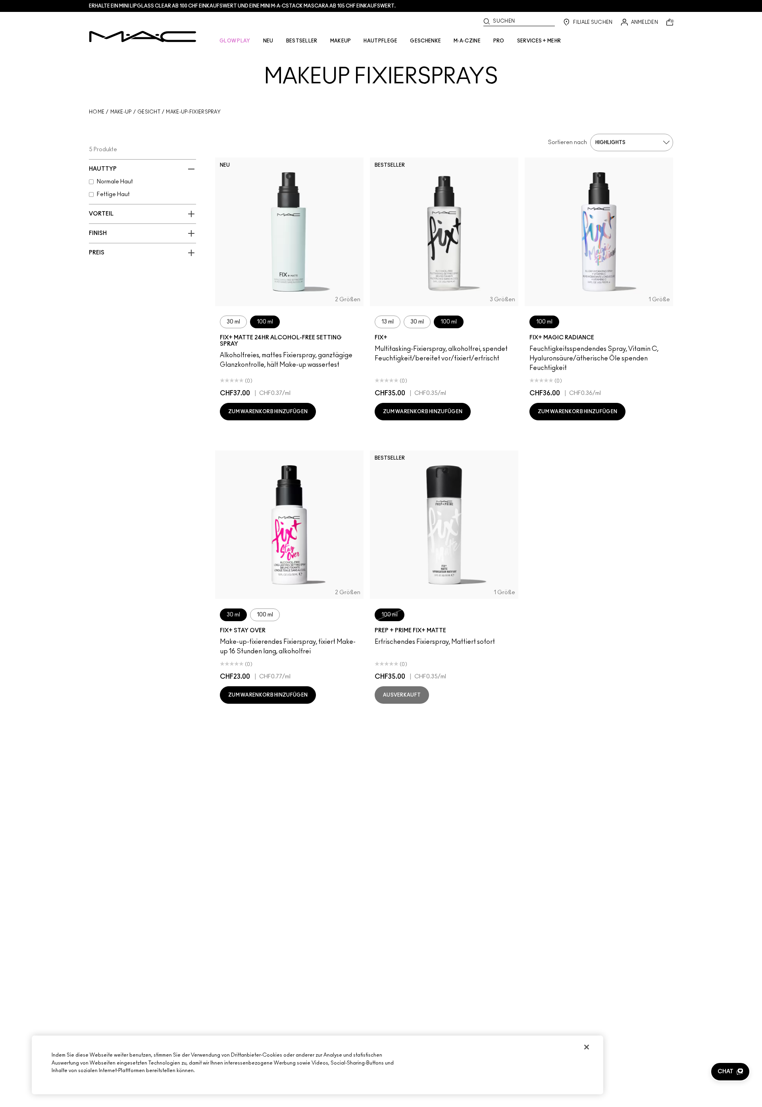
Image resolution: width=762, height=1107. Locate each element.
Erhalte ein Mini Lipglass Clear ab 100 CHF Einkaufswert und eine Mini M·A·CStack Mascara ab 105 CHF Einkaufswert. (242, 6)
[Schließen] (586, 1047)
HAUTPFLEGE (380, 41)
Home (96, 112)
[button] (730, 1071)
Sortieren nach (567, 142)
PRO (498, 41)
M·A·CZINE (467, 41)
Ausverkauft (402, 695)
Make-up (121, 112)
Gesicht (148, 112)
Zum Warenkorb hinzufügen (268, 411)
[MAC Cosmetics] (142, 36)
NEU (268, 41)
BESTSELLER (302, 41)
